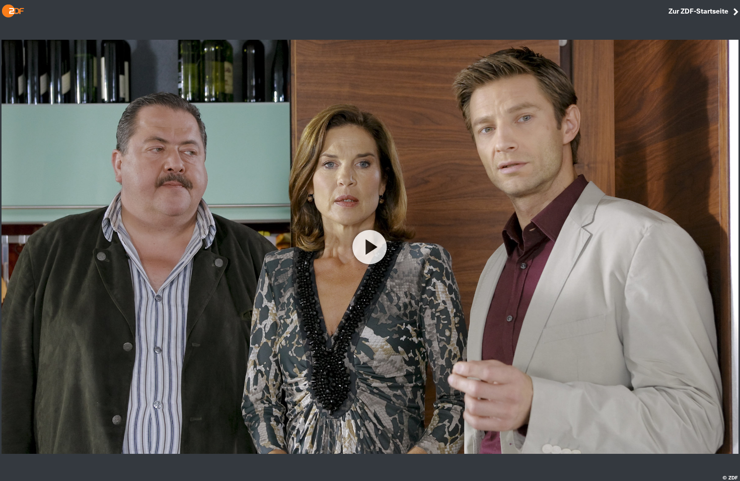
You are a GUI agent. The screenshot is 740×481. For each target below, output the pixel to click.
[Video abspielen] (370, 247)
